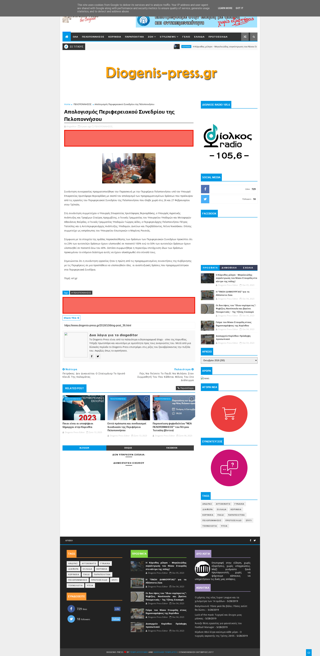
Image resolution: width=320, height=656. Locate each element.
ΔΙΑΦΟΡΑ (207, 509)
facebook (171, 447)
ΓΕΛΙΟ (186, 36)
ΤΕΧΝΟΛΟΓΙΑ (209, 526)
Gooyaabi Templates (165, 652)
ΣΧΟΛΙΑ (248, 267)
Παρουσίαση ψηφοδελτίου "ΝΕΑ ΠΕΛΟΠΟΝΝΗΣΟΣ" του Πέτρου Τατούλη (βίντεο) (172, 427)
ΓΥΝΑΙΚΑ (239, 504)
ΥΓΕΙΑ (224, 526)
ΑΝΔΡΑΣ (207, 504)
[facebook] (250, 540)
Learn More (225, 8)
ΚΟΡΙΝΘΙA (207, 515)
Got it (239, 8)
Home (67, 104)
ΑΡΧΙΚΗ (69, 540)
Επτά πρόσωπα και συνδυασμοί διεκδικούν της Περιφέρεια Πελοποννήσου (127, 427)
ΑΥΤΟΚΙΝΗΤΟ (223, 504)
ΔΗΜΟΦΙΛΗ (229, 267)
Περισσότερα (187, 388)
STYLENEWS (168, 36)
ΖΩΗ (150, 36)
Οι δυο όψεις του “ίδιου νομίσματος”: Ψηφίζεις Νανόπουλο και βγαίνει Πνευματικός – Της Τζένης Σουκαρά (236, 308)
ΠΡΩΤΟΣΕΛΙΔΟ (234, 520)
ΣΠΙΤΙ (249, 520)
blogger (84, 447)
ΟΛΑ (75, 36)
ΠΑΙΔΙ (221, 515)
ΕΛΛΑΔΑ (199, 36)
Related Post (74, 388)
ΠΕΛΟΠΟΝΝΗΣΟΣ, (103, 126)
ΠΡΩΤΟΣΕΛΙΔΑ (218, 36)
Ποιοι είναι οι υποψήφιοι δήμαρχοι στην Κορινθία (77, 425)
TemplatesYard (139, 652)
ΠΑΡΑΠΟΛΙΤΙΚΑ (134, 36)
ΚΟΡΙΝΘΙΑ (114, 36)
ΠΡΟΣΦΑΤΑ (210, 267)
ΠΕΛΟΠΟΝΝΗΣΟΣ (93, 36)
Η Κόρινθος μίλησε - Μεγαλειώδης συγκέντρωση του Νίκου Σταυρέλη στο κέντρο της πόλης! (226, 46)
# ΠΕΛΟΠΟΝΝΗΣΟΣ (81, 292)
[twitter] (255, 540)
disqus (128, 447)
